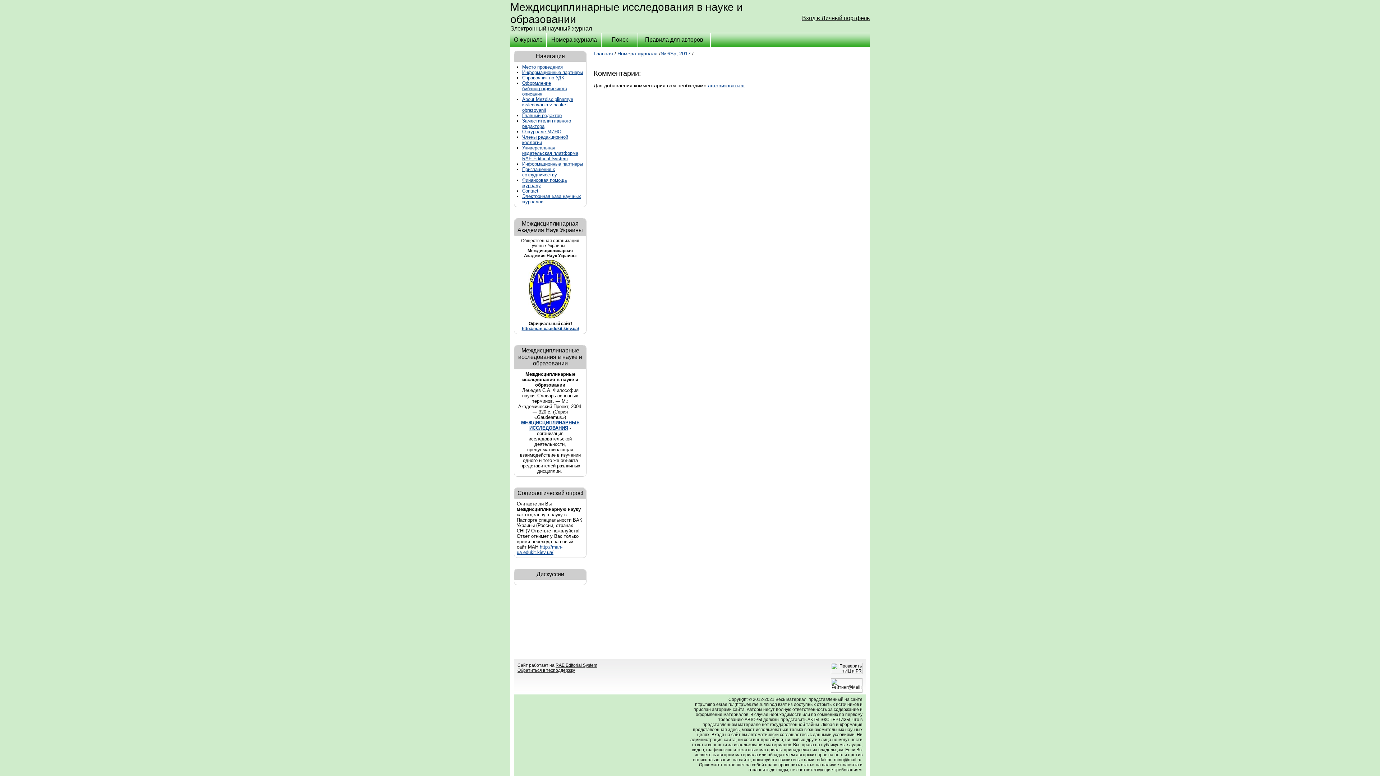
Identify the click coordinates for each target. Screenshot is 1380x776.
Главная (603, 53)
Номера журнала (574, 40)
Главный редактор (542, 115)
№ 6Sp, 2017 (676, 53)
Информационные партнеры (552, 72)
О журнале (528, 40)
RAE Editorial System (576, 665)
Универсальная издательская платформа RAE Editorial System (550, 153)
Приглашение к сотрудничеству (539, 172)
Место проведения (542, 67)
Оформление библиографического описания (544, 88)
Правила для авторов (674, 40)
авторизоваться (726, 85)
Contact (530, 191)
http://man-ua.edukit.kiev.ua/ (550, 328)
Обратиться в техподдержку (546, 670)
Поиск (620, 40)
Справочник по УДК (543, 77)
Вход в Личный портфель (836, 18)
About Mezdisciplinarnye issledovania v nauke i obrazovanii (547, 105)
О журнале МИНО (541, 131)
